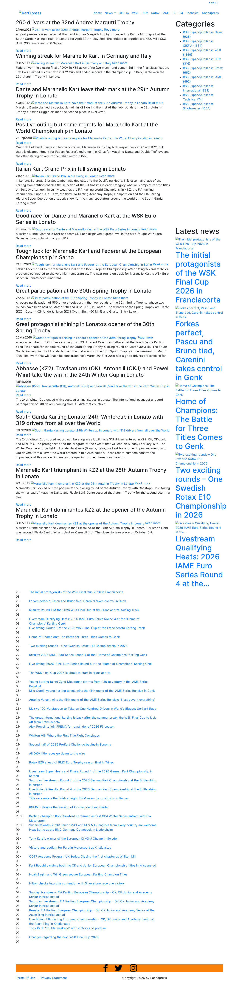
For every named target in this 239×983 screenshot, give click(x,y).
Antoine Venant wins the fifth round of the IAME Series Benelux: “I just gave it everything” (92, 699)
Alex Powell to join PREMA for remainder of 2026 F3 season (71, 726)
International (196, 90)
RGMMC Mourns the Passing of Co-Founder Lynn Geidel (68, 807)
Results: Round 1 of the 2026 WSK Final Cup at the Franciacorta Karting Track (84, 610)
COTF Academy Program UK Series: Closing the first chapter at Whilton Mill (82, 856)
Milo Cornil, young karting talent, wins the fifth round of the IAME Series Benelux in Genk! (92, 690)
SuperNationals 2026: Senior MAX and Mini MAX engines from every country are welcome (92, 825)
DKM (145, 13)
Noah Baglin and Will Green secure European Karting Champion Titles (78, 874)
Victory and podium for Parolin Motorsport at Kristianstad (70, 847)
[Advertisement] (106, 565)
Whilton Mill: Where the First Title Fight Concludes (64, 735)
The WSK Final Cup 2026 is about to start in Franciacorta (70, 673)
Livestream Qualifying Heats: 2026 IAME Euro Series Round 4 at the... (199, 561)
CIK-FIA (124, 13)
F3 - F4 (178, 13)
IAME (166, 13)
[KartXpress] (30, 12)
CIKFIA (192, 45)
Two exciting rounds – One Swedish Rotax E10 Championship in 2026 (78, 646)
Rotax (155, 13)
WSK (135, 13)
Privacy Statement (54, 978)
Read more (23, 50)
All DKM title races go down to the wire (57, 753)
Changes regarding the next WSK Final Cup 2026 (64, 937)
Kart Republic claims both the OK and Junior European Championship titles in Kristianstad (92, 865)
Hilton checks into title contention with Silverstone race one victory (77, 883)
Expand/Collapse (202, 32)
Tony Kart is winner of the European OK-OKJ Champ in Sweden (73, 838)
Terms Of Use (25, 978)
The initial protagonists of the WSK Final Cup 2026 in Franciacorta (76, 592)
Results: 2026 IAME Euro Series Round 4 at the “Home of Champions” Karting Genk (88, 655)
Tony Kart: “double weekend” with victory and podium (67, 928)
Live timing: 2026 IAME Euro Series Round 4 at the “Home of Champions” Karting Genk (91, 664)
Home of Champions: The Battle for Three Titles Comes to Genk (74, 637)
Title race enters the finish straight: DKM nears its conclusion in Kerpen (79, 798)
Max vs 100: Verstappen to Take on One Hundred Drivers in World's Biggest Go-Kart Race (92, 708)
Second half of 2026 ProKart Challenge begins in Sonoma (70, 744)
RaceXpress (210, 13)
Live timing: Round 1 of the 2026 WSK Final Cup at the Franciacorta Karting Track (87, 628)
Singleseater (196, 108)
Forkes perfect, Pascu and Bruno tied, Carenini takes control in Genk (77, 601)
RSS (186, 32)
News (109, 13)
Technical (192, 13)
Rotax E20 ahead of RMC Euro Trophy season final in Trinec (71, 762)
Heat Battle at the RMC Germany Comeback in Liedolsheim (71, 829)
